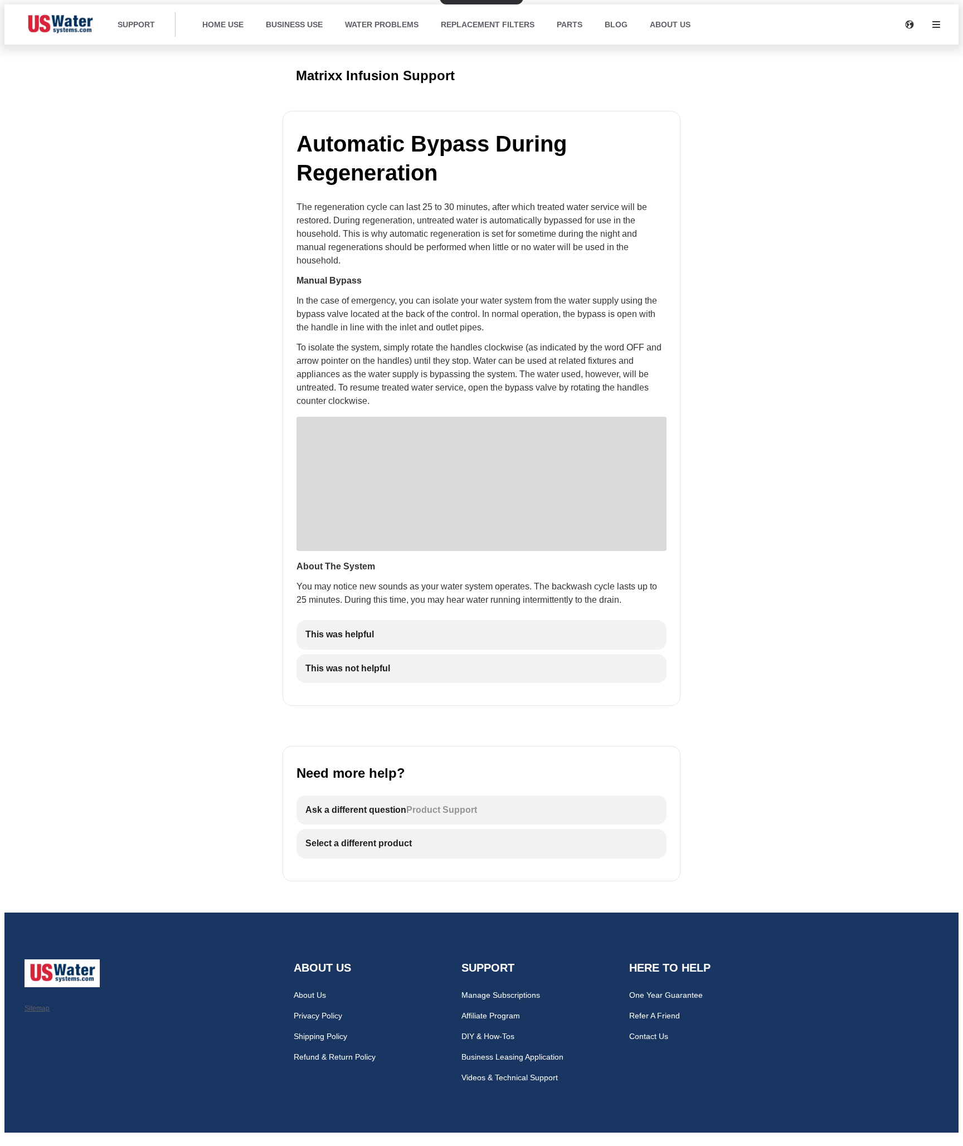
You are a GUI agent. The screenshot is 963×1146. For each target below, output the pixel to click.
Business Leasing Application (512, 1056)
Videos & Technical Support (509, 1077)
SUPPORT (136, 24)
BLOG (616, 24)
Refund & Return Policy (335, 1056)
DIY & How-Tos (487, 1036)
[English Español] (909, 24)
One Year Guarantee (666, 995)
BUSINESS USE (294, 24)
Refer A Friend (654, 1015)
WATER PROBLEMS (382, 24)
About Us (310, 995)
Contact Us (648, 1036)
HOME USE (223, 24)
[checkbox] (481, 635)
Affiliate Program (490, 1015)
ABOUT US (670, 24)
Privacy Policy (318, 1015)
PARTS (569, 24)
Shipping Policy (320, 1036)
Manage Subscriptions (500, 995)
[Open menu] (936, 24)
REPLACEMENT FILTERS (487, 24)
